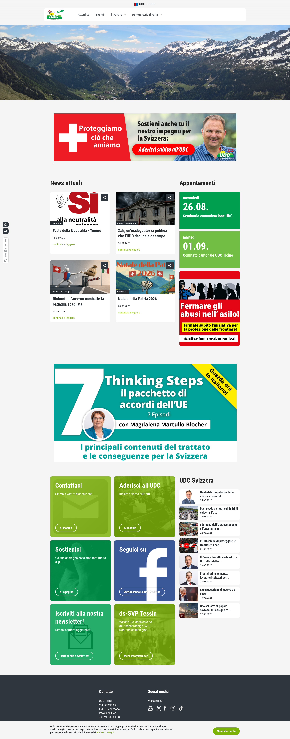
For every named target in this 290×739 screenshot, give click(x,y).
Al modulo (66, 528)
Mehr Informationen (136, 656)
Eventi (100, 14)
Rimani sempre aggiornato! (73, 630)
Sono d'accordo (226, 731)
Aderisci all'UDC (139, 485)
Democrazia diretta (145, 14)
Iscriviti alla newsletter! (74, 656)
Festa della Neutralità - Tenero (77, 230)
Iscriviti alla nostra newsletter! (79, 617)
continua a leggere (64, 244)
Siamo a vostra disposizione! (74, 494)
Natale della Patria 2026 (137, 298)
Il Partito (116, 14)
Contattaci (68, 485)
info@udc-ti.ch (107, 713)
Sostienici (68, 549)
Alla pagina (66, 592)
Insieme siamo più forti (134, 494)
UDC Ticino (147, 4)
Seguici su (132, 549)
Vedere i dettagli (105, 732)
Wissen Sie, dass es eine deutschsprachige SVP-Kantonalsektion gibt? (135, 626)
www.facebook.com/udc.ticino (142, 592)
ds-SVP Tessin (138, 613)
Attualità (83, 14)
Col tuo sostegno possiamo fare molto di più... (80, 560)
